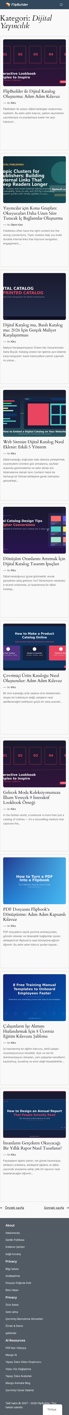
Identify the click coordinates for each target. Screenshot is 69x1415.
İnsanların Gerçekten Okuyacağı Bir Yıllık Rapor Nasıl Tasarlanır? (32, 1146)
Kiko (13, 102)
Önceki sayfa (12, 1208)
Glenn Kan (17, 224)
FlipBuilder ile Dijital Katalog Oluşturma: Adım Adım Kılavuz (31, 94)
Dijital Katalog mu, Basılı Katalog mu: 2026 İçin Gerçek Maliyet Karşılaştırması (33, 330)
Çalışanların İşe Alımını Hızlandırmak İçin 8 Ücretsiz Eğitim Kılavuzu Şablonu (28, 1031)
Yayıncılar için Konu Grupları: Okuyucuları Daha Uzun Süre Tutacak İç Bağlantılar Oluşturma (33, 213)
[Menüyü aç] (61, 4)
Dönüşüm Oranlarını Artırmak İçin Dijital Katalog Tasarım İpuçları (34, 561)
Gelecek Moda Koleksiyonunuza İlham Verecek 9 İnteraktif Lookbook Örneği (31, 797)
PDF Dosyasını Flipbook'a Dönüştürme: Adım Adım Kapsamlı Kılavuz (34, 914)
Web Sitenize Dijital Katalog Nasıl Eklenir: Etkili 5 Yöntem (33, 444)
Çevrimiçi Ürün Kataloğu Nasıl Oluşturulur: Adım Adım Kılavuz (32, 678)
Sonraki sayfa (56, 1208)
